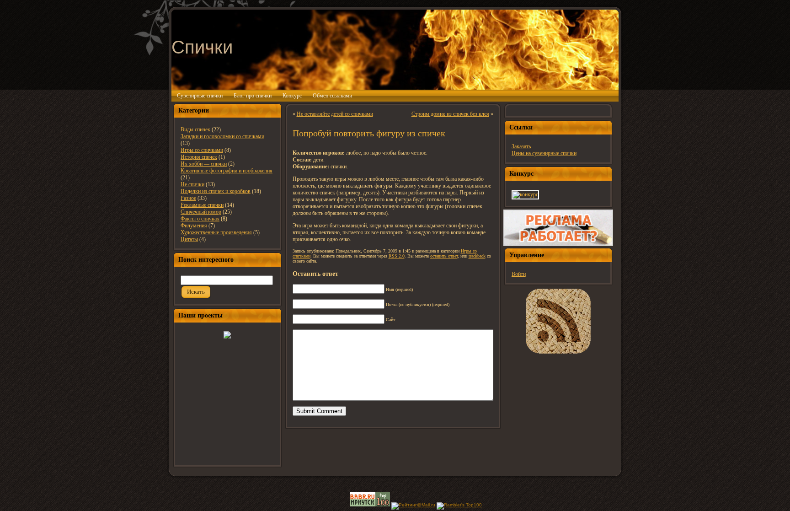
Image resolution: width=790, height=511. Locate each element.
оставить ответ (444, 255)
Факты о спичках (200, 218)
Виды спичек (195, 129)
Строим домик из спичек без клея (450, 114)
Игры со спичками (202, 150)
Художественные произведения (216, 232)
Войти (519, 274)
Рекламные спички (202, 205)
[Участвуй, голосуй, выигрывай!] (525, 194)
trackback (477, 255)
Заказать (521, 146)
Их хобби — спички (204, 164)
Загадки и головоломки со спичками (222, 136)
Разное (188, 198)
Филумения (194, 225)
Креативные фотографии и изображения (226, 170)
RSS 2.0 (397, 255)
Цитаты (189, 239)
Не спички (192, 184)
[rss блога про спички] (558, 321)
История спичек (199, 157)
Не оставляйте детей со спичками (335, 114)
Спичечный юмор (201, 212)
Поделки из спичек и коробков (216, 191)
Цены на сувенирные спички (544, 153)
